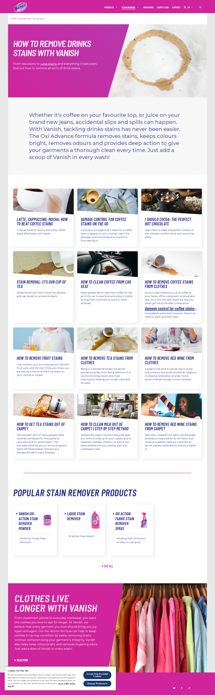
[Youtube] (174, 688)
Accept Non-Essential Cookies (97, 675)
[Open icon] (200, 7)
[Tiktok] (189, 688)
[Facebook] (181, 688)
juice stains (48, 64)
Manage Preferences (97, 683)
